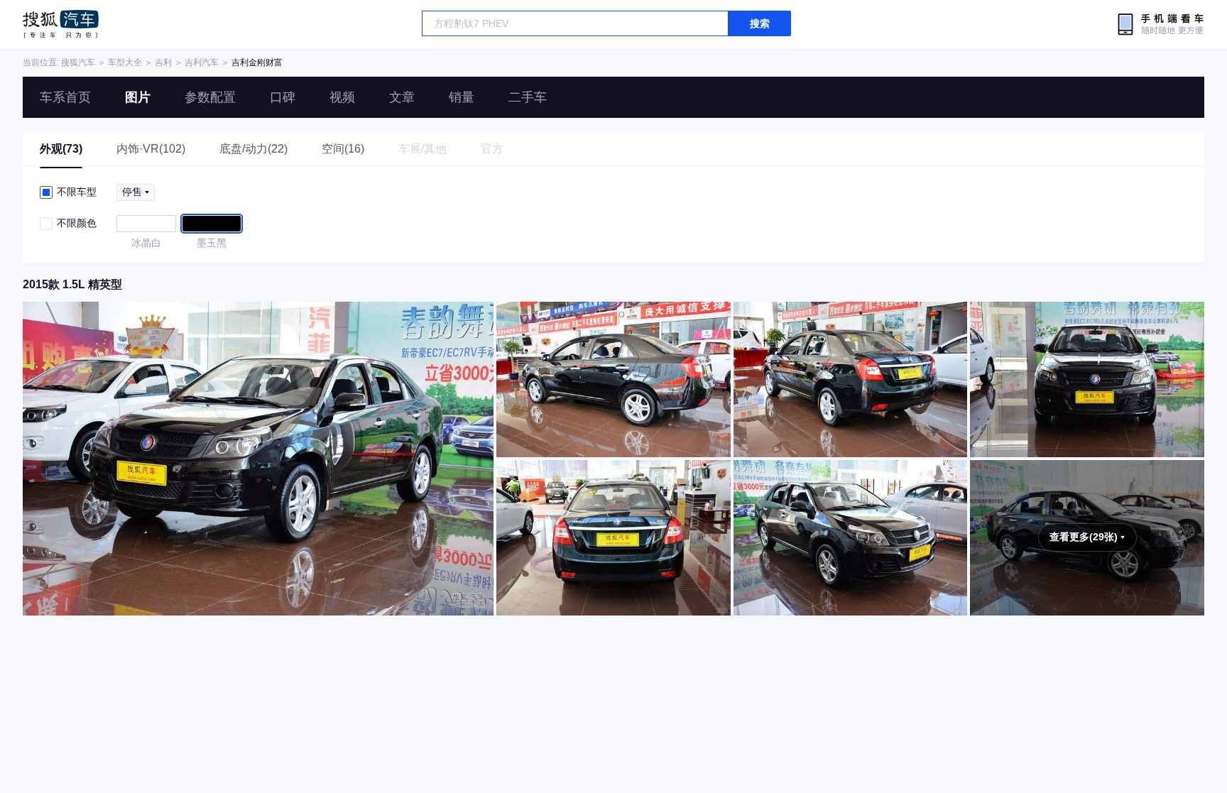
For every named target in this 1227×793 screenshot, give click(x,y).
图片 (138, 97)
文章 (402, 97)
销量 (461, 97)
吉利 (163, 62)
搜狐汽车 (61, 24)
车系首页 (65, 97)
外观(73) (61, 149)
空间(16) (343, 149)
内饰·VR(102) (150, 149)
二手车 (527, 97)
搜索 (760, 23)
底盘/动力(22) (253, 149)
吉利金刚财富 (257, 62)
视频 (342, 97)
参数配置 (210, 97)
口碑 (282, 97)
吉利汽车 (202, 62)
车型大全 (125, 62)
